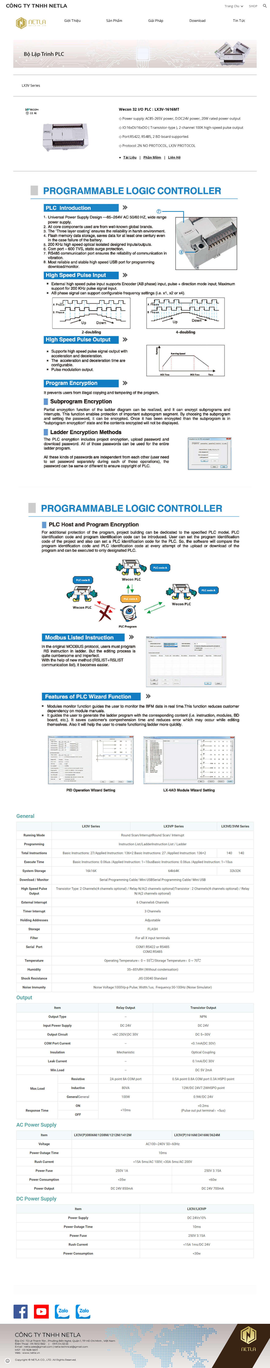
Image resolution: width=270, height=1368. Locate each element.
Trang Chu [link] (231, 6)
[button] (265, 6)
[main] (187, 127)
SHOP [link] (253, 6)
